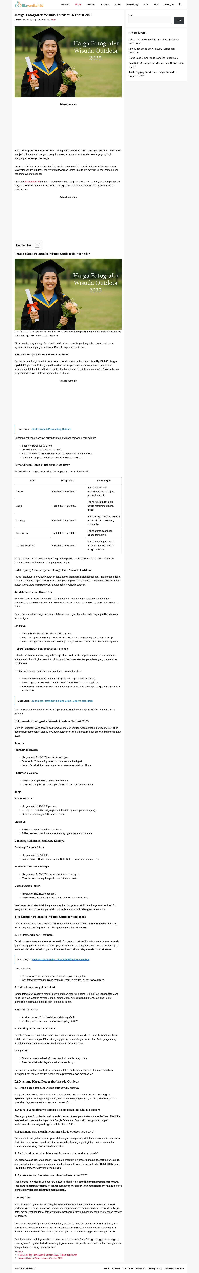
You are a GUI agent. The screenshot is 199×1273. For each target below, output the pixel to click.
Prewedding (132, 4)
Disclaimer (128, 1268)
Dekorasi (91, 4)
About (106, 1268)
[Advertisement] (68, 127)
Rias (146, 4)
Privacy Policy (155, 1268)
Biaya (78, 4)
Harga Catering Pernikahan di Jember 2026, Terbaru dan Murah (47, 1255)
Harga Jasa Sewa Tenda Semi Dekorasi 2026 (153, 58)
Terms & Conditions (174, 1268)
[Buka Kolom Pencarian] (180, 4)
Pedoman (140, 1268)
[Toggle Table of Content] (35, 245)
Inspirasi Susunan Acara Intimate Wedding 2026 (40, 1258)
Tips (156, 4)
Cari (131, 15)
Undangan (169, 4)
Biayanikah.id (32, 181)
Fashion (105, 4)
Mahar (117, 4)
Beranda (65, 4)
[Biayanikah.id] (29, 4)
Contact (116, 1268)
